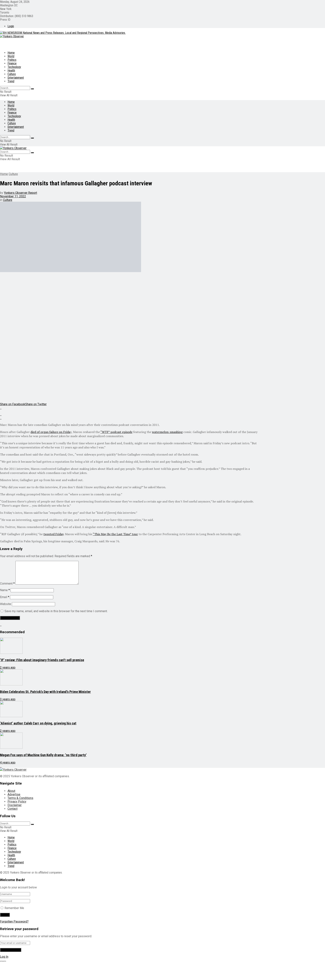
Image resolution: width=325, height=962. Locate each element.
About (11, 791)
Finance (12, 63)
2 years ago (7, 667)
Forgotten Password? (14, 921)
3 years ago (7, 699)
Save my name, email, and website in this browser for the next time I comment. (56, 611)
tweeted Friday (53, 534)
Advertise (14, 794)
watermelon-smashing (167, 432)
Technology (14, 67)
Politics (12, 60)
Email (4, 597)
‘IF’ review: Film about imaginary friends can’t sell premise (42, 660)
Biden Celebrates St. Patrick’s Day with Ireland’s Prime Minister (45, 692)
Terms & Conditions (20, 798)
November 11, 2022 (13, 196)
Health (11, 70)
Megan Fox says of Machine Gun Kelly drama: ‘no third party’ (43, 755)
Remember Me (14, 908)
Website (5, 604)
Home (11, 52)
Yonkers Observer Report (20, 193)
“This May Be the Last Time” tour (115, 534)
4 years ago (7, 762)
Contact (12, 808)
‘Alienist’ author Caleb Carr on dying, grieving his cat (38, 723)
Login (11, 26)
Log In (4, 956)
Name (5, 590)
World (11, 56)
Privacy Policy (17, 801)
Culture (12, 74)
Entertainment (16, 77)
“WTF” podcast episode (116, 432)
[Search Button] (32, 88)
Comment (7, 583)
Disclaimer (15, 805)
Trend (11, 81)
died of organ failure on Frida (50, 432)
